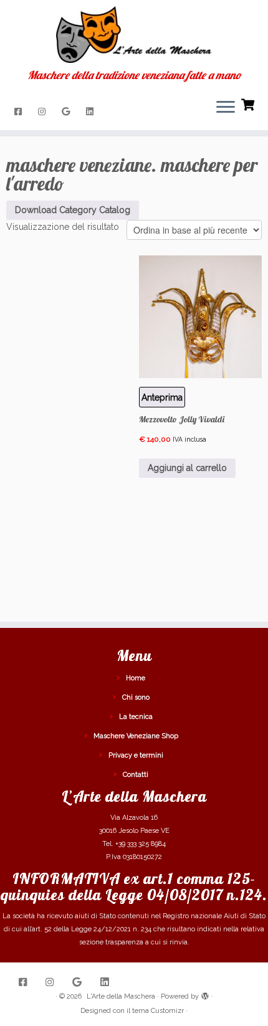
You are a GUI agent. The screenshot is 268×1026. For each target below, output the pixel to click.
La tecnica (136, 717)
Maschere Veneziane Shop (135, 736)
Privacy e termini (135, 755)
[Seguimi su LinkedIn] (91, 111)
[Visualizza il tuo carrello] (249, 103)
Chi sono (136, 697)
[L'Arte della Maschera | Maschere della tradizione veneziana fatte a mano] (134, 34)
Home (135, 678)
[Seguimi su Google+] (68, 111)
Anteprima (162, 397)
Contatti (135, 775)
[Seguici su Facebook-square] (20, 111)
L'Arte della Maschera (121, 996)
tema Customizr (158, 1011)
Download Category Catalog (72, 210)
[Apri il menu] (225, 107)
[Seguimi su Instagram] (43, 111)
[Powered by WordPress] (205, 994)
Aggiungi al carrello (187, 468)
